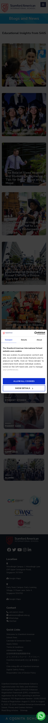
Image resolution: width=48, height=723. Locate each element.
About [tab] (39, 340)
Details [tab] (24, 340)
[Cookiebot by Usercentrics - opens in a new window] (34, 333)
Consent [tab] (8, 340)
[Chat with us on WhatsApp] (41, 716)
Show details (22, 388)
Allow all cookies (23, 381)
